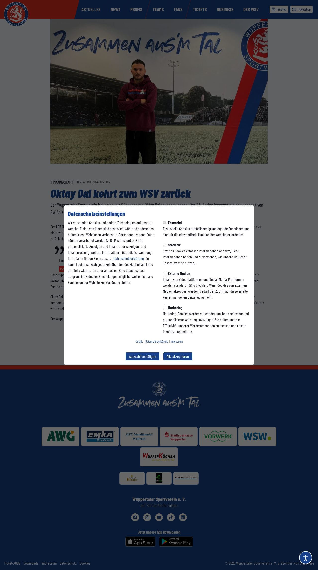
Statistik (174, 244)
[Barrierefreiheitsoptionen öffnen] (305, 557)
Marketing (174, 307)
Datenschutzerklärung (129, 258)
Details (139, 341)
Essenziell (174, 222)
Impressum (177, 341)
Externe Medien (178, 273)
